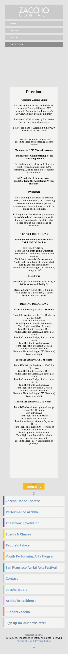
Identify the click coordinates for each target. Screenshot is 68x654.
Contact (15, 37)
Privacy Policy (43, 640)
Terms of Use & (26, 640)
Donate (14, 30)
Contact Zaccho (34, 634)
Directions (16, 44)
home (13, 24)
